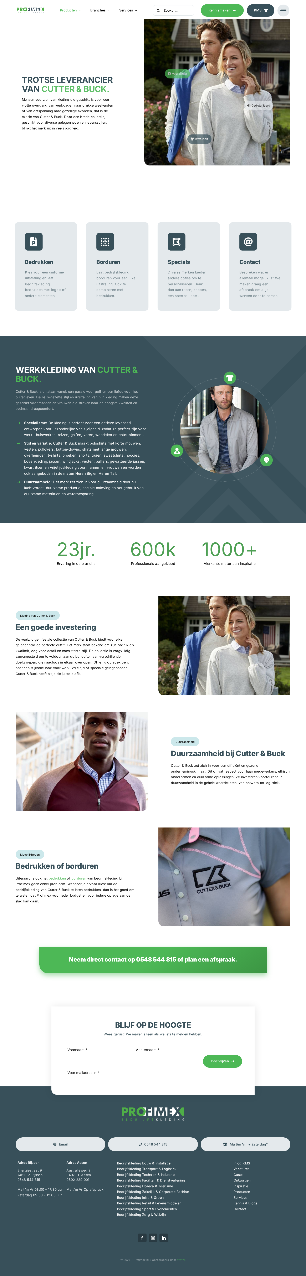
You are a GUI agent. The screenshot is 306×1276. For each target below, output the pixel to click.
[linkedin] (163, 1238)
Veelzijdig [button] (179, 74)
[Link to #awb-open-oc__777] (283, 10)
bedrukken (57, 878)
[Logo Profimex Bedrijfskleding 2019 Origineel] (30, 9)
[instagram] (153, 1238)
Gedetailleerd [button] (260, 105)
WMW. (181, 1259)
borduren (79, 878)
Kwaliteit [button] (201, 139)
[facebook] (142, 1238)
